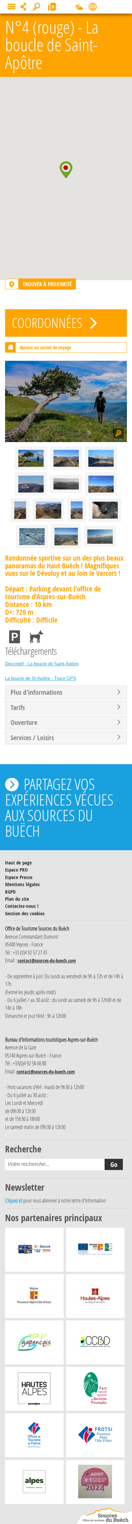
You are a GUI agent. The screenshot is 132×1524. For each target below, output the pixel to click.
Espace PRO (16, 869)
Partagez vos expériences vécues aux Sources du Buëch (59, 807)
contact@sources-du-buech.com (47, 960)
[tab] (66, 692)
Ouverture (23, 722)
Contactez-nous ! (22, 906)
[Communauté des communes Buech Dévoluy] (95, 1344)
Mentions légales (22, 884)
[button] (66, 169)
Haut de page (18, 862)
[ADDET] (34, 1390)
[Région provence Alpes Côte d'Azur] (34, 1297)
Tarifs (17, 708)
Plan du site (17, 898)
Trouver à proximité (47, 284)
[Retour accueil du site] (104, 1516)
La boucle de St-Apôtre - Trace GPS (40, 678)
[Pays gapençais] (34, 1344)
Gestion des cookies (25, 913)
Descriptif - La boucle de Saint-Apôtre (42, 663)
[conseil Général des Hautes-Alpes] (95, 1297)
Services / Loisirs (32, 738)
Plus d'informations (36, 692)
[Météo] (79, 8)
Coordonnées (48, 323)
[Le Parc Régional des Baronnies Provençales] (95, 1390)
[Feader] (95, 1251)
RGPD (10, 891)
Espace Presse (18, 877)
